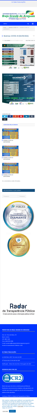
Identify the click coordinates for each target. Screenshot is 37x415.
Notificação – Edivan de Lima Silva (11, 364)
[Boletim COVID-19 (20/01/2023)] (10, 168)
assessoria (14, 388)
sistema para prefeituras (23, 386)
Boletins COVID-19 (30, 40)
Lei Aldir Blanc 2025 (7, 357)
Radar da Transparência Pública (21, 396)
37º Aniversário (18, 4)
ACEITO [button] (12, 411)
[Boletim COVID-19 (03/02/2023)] (10, 151)
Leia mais (20, 406)
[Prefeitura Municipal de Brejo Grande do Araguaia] (18, 14)
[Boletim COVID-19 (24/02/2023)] (10, 133)
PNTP (9, 396)
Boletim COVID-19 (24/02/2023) (8, 141)
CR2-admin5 (7, 40)
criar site (12, 386)
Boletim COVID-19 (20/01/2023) (8, 175)
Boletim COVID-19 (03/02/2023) (8, 158)
